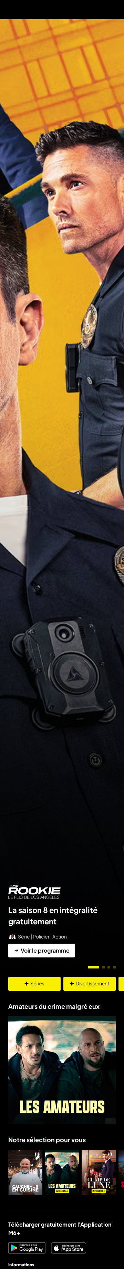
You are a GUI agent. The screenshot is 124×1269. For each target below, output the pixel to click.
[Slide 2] (103, 967)
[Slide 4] (114, 967)
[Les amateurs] (62, 1172)
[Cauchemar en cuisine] (25, 1172)
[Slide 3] (108, 967)
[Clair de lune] (99, 1172)
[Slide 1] (93, 967)
